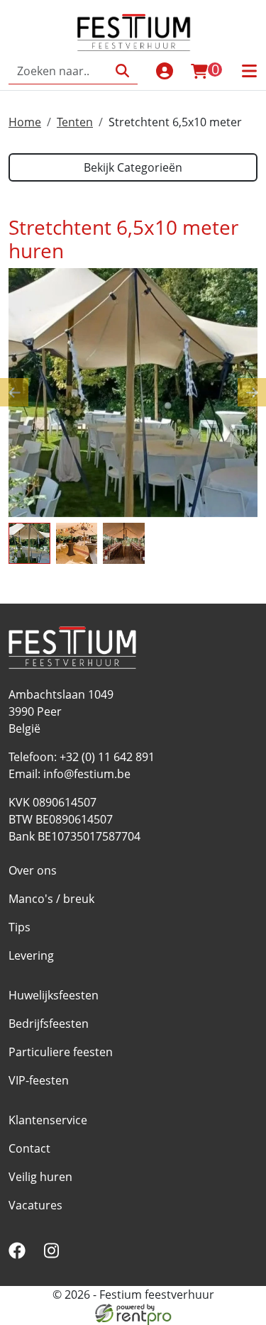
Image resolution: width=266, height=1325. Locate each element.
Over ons (33, 870)
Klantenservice (48, 1120)
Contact (29, 1148)
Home (25, 122)
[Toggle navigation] (248, 70)
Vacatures (35, 1205)
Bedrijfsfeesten (49, 1023)
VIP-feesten (39, 1080)
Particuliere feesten (61, 1052)
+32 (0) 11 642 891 (107, 757)
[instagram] (54, 1255)
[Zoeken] (122, 71)
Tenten (75, 122)
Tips (20, 927)
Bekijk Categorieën (133, 167)
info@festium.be (87, 774)
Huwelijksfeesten (54, 995)
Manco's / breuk (51, 899)
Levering (31, 955)
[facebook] (20, 1255)
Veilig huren (40, 1177)
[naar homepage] (133, 32)
